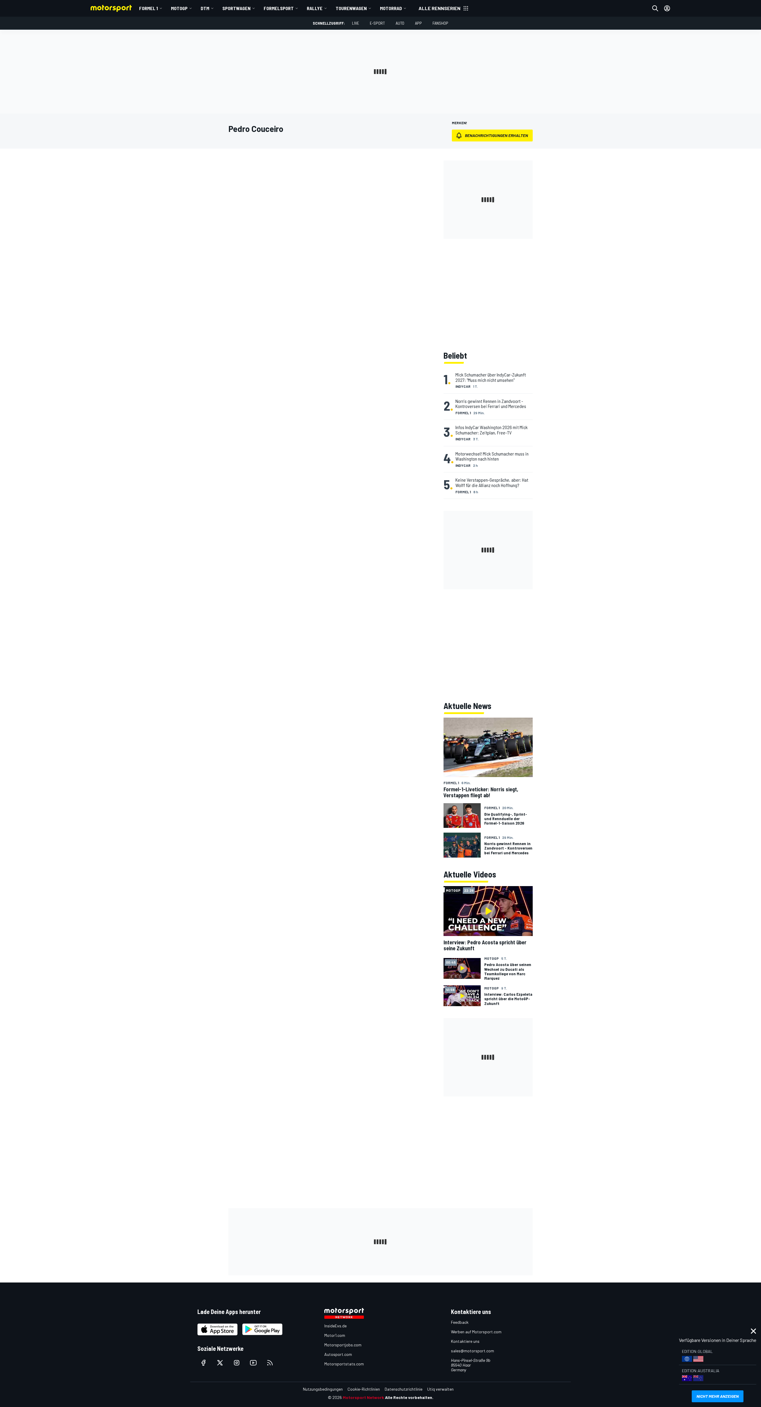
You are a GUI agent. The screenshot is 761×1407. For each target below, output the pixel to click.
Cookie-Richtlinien (364, 1389)
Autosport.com (338, 1354)
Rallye (315, 8)
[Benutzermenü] (667, 8)
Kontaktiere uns (465, 1341)
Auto (400, 23)
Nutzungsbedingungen (323, 1389)
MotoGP (179, 8)
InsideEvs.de (335, 1325)
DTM (205, 8)
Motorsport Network (363, 1397)
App (418, 23)
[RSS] (270, 1363)
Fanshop (440, 23)
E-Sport (377, 23)
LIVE (355, 23)
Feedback (459, 1322)
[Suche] (655, 8)
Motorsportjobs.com (342, 1344)
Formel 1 (148, 8)
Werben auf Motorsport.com (476, 1331)
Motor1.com (334, 1335)
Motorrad (391, 8)
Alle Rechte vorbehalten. (409, 1397)
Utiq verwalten (440, 1389)
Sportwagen (236, 8)
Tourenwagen (351, 8)
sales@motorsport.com (472, 1350)
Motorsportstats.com (344, 1363)
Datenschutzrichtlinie (403, 1389)
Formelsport (279, 8)
